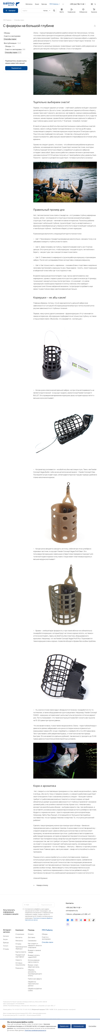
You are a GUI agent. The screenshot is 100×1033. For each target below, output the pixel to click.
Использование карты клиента (33, 961)
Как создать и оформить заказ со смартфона (35, 945)
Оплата (30, 934)
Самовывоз (32, 940)
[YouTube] (85, 920)
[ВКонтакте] (68, 920)
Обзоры (7, 33)
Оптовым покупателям (20, 964)
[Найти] (54, 10)
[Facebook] (72, 920)
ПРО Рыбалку (47, 930)
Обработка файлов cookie (35, 989)
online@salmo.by (72, 910)
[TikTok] (94, 920)
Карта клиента (21, 952)
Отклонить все (79, 1026)
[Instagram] (76, 920)
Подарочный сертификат (20, 956)
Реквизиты (19, 968)
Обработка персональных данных (33, 984)
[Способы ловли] (13, 20)
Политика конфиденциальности (35, 1030)
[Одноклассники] (89, 920)
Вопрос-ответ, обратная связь (33, 966)
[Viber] (68, 924)
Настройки (92, 1026)
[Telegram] (81, 920)
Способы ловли (10, 39)
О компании (20, 934)
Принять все (64, 1026)
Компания (20, 930)
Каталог (6, 936)
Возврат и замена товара (34, 951)
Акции (5, 939)
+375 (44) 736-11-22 (77, 4)
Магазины (19, 940)
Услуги (5, 946)
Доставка (31, 937)
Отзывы (6, 949)
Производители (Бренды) (21, 948)
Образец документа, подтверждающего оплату (35, 973)
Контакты (19, 937)
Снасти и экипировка (12, 36)
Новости (19, 960)
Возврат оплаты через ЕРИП (34, 956)
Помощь (31, 930)
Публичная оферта (35, 979)
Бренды (6, 942)
